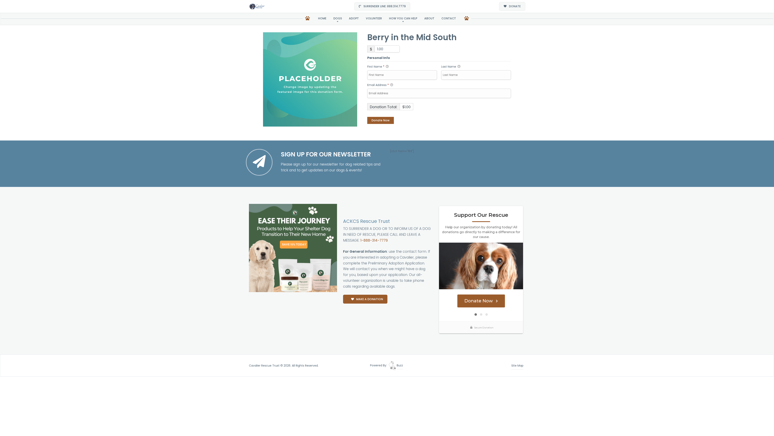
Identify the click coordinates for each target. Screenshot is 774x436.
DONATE (514, 6)
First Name (375, 67)
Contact (448, 18)
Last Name (449, 67)
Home (322, 18)
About (429, 18)
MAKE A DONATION (369, 299)
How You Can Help (403, 18)
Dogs (337, 18)
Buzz (399, 365)
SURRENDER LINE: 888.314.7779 (384, 6)
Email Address (378, 85)
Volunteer (374, 18)
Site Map (517, 366)
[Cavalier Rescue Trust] (257, 6)
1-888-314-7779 (374, 240)
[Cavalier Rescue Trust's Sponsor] (293, 248)
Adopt (354, 18)
